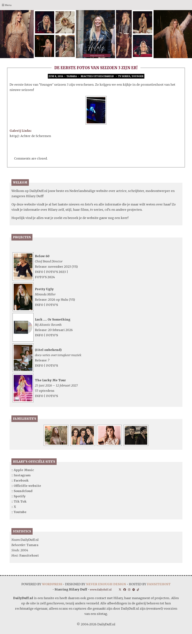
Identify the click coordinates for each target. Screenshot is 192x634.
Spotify (20, 496)
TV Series (124, 76)
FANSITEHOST (159, 584)
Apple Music (24, 470)
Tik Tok (20, 501)
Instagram (22, 475)
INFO (39, 272)
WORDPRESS (52, 584)
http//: (15, 136)
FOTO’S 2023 (56, 272)
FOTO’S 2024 (45, 277)
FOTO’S (52, 305)
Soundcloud (23, 491)
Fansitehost (29, 555)
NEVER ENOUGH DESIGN (106, 584)
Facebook (21, 480)
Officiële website (27, 486)
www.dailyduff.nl (101, 589)
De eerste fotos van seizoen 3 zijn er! (96, 67)
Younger (137, 76)
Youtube (20, 512)
